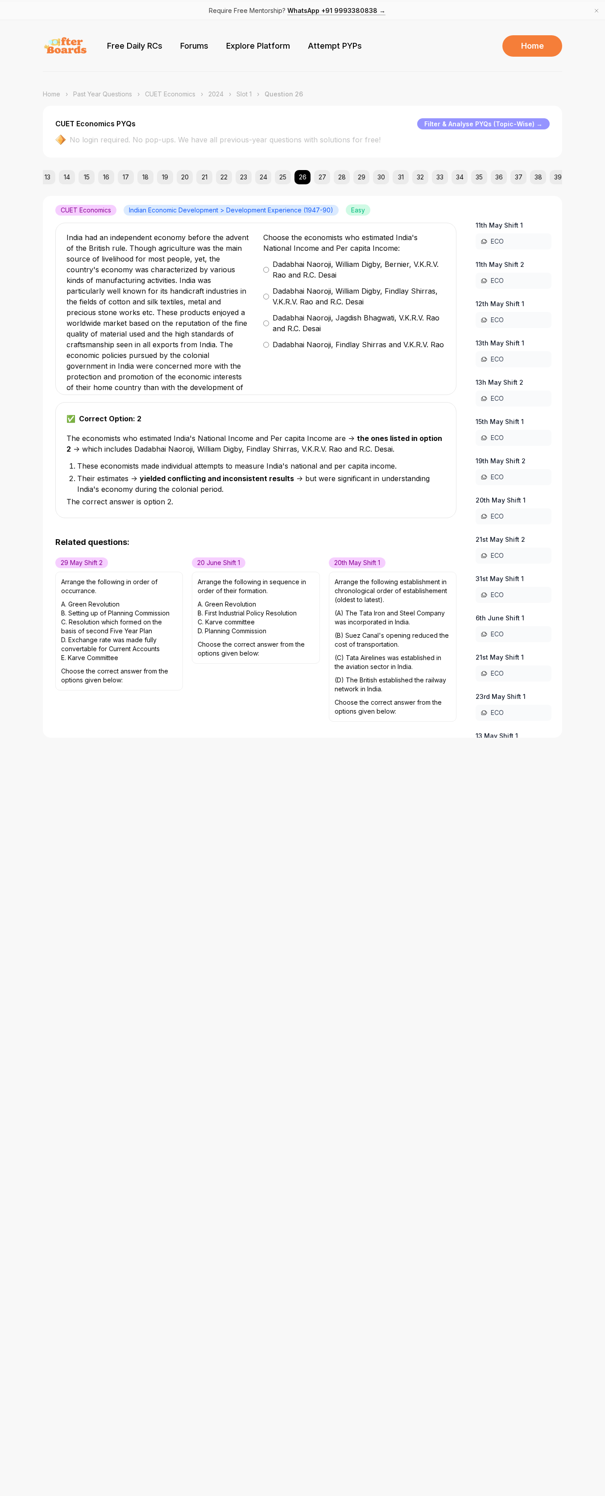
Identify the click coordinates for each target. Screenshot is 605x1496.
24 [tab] (263, 177)
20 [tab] (185, 177)
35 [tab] (479, 177)
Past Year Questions (102, 94)
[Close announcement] (596, 10)
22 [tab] (224, 177)
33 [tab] (439, 177)
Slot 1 (244, 94)
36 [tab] (499, 177)
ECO (497, 241)
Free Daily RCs (134, 45)
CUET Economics (170, 94)
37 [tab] (518, 177)
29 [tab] (361, 177)
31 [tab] (401, 177)
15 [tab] (87, 177)
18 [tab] (145, 177)
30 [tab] (381, 177)
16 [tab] (106, 177)
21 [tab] (204, 177)
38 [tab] (538, 177)
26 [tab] (303, 177)
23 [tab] (243, 177)
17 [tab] (126, 177)
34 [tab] (460, 177)
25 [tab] (282, 177)
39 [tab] (558, 177)
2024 (216, 94)
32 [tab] (420, 177)
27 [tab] (322, 177)
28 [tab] (342, 177)
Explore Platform (258, 45)
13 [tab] (47, 177)
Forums (194, 45)
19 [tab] (165, 177)
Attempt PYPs (335, 45)
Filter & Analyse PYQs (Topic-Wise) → (483, 124)
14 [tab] (67, 177)
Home (532, 45)
